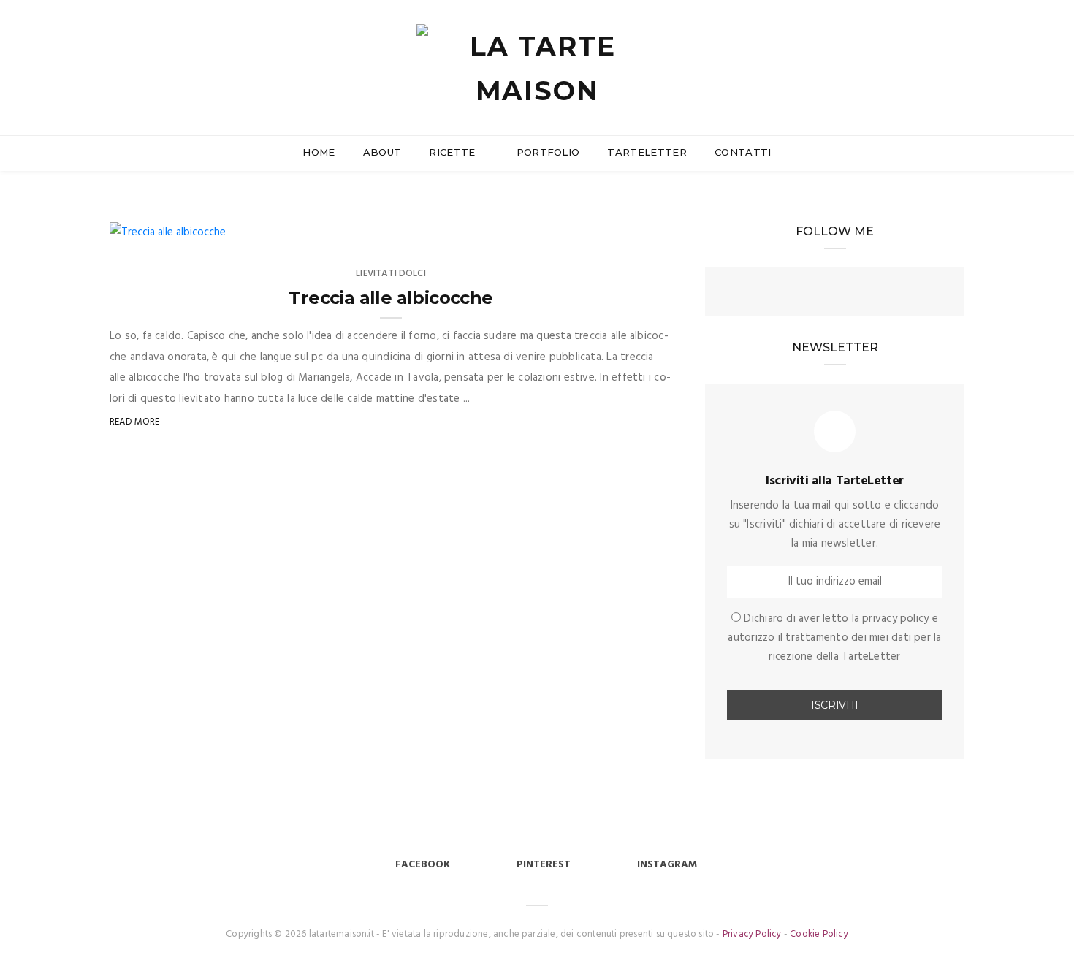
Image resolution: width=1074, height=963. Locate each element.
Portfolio (548, 152)
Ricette (454, 152)
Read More (135, 422)
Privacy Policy (752, 934)
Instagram (667, 864)
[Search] (958, 50)
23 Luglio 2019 (176, 227)
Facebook (422, 864)
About (382, 152)
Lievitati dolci (391, 273)
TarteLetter (647, 152)
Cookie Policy (819, 934)
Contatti (743, 152)
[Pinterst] (861, 293)
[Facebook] (809, 293)
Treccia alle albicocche (390, 297)
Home (318, 152)
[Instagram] (835, 293)
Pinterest (544, 864)
